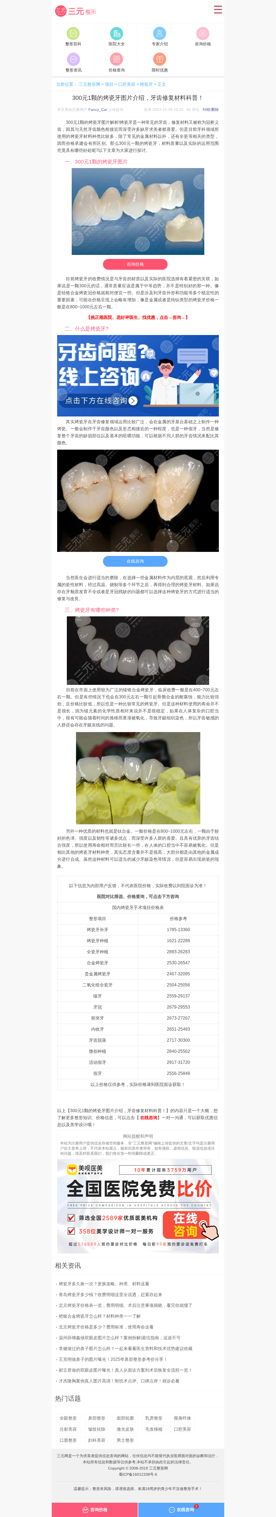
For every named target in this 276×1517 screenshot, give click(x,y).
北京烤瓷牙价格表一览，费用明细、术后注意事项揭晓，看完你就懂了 (125, 1305)
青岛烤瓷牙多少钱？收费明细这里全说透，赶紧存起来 (110, 1294)
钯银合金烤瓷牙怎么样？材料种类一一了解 (100, 1316)
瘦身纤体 (182, 1418)
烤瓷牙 (146, 84)
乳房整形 (154, 1418)
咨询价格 (135, 264)
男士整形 (125, 1440)
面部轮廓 (125, 1418)
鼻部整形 (96, 1418)
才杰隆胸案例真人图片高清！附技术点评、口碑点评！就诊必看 (119, 1381)
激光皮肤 (125, 1429)
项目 (109, 84)
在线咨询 (135, 561)
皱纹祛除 (96, 1429)
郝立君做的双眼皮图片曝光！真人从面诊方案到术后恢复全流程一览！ (125, 1370)
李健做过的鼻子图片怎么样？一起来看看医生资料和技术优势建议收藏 (125, 1348)
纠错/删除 (211, 109)
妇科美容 (96, 1440)
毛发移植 (154, 1429)
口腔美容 (126, 84)
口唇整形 (68, 1440)
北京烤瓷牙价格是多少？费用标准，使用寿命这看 (106, 1327)
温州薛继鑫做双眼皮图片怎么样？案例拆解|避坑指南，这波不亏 (120, 1337)
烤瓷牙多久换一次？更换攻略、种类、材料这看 (104, 1284)
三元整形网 (76, 17)
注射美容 (68, 1429)
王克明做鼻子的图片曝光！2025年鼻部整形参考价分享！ (113, 1359)
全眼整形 (68, 1418)
